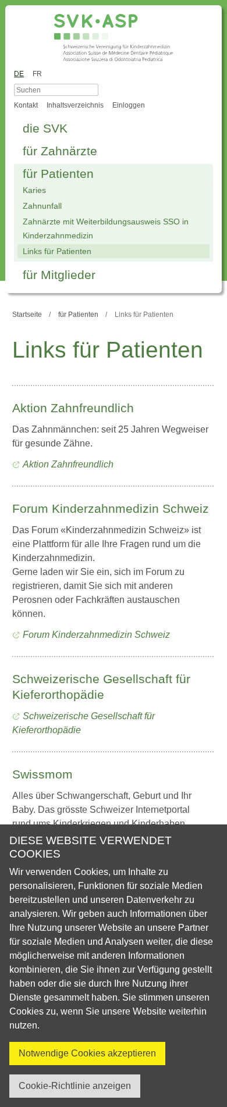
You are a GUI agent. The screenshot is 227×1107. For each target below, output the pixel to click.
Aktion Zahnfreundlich (73, 408)
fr (37, 74)
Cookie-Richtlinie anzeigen (75, 1086)
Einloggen (128, 105)
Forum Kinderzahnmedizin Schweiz (110, 508)
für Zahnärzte (60, 151)
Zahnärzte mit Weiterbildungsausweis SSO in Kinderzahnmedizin (106, 228)
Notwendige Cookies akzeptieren (87, 1053)
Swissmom (42, 774)
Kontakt (26, 105)
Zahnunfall (42, 205)
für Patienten (58, 173)
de (19, 74)
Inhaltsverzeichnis (75, 105)
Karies (34, 190)
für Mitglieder (59, 274)
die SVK (45, 128)
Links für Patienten (57, 251)
